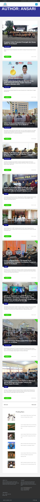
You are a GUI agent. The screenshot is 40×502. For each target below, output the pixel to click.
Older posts (6, 404)
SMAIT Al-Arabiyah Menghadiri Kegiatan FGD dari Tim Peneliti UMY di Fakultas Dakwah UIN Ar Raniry (20, 154)
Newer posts (34, 404)
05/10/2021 (34, 356)
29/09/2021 (34, 398)
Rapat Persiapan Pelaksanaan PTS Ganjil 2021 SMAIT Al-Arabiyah (20, 341)
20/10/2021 (34, 277)
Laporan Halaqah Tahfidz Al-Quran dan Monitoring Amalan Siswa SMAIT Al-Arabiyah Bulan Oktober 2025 (28, 436)
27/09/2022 (34, 138)
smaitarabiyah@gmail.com (27, 487)
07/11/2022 (34, 97)
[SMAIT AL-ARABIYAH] (5, 4)
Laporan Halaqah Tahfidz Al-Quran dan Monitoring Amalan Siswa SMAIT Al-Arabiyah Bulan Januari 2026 (28, 426)
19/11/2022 (34, 56)
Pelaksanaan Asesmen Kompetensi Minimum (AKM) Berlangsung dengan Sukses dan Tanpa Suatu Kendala (19, 382)
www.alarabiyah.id (27, 488)
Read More (7, 56)
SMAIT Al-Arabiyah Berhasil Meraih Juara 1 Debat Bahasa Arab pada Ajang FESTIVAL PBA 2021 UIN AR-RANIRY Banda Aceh (19, 189)
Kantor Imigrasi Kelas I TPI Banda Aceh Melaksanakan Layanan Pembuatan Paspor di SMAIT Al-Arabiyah (20, 262)
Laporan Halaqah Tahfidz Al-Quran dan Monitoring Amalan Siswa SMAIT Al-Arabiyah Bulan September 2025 (28, 455)
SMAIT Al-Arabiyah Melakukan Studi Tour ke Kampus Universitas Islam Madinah (19, 123)
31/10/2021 (34, 236)
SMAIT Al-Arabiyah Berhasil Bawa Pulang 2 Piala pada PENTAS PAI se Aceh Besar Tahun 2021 (19, 220)
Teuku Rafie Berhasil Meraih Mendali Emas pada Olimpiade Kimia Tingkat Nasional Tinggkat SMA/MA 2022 (19, 82)
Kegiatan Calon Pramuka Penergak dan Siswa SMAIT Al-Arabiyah (20, 43)
